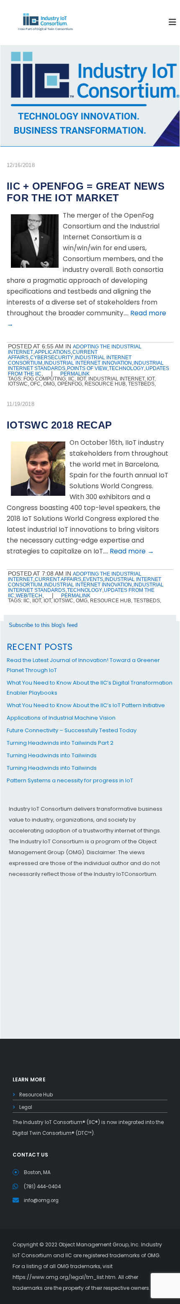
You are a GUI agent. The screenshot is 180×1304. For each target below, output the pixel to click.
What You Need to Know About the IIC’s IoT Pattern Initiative (86, 705)
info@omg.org (41, 1200)
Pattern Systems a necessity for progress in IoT (70, 780)
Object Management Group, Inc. (99, 1244)
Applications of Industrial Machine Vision (61, 718)
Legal (25, 1107)
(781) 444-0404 (42, 1186)
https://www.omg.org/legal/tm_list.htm (64, 1277)
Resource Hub (36, 1094)
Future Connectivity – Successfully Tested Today (71, 730)
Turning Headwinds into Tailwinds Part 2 (60, 743)
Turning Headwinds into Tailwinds (52, 755)
